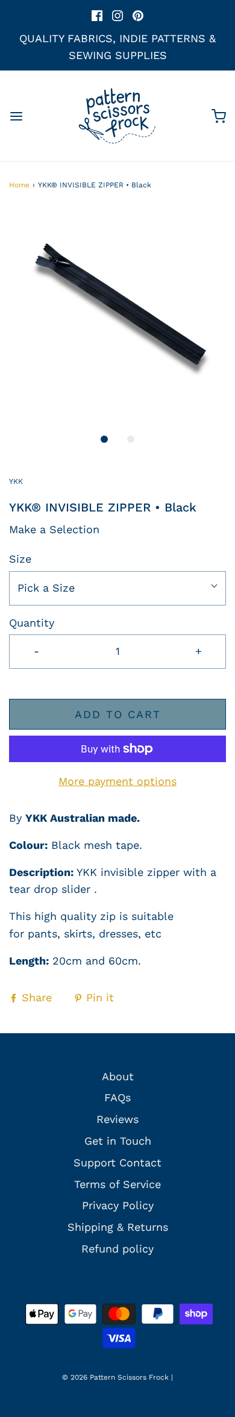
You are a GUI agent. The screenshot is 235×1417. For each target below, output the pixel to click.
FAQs (117, 1097)
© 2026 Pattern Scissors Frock (115, 1377)
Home (19, 185)
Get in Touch (117, 1140)
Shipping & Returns (117, 1227)
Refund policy (117, 1248)
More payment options (117, 781)
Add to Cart (118, 714)
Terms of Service (117, 1184)
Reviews (117, 1119)
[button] (117, 317)
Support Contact (117, 1162)
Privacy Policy (118, 1205)
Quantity (31, 622)
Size (20, 558)
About (118, 1076)
